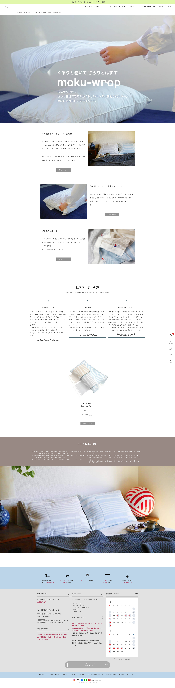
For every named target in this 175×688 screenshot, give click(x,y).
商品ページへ (63, 170)
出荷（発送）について (80, 617)
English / (94, 680)
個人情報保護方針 (111, 674)
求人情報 (121, 674)
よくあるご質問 (54, 674)
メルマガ (64, 674)
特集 (169, 6)
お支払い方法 (76, 593)
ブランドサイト (131, 674)
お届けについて (43, 629)
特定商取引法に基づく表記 (95, 674)
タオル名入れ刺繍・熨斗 (147, 6)
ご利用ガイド (43, 674)
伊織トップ (21, 12)
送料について (42, 593)
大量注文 (162, 6)
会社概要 (72, 674)
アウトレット (131, 6)
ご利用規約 (81, 674)
